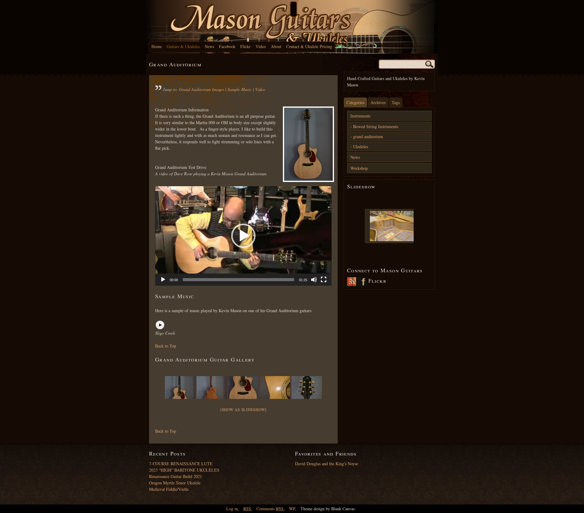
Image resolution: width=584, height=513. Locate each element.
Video (260, 46)
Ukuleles (360, 146)
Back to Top (165, 346)
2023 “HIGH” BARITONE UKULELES (184, 470)
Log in (232, 508)
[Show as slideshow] (243, 409)
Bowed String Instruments (375, 126)
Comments (269, 508)
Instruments (360, 116)
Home (156, 46)
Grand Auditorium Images (201, 89)
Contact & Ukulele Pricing (309, 46)
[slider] (238, 279)
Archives (378, 102)
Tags (396, 102)
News (209, 46)
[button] (243, 236)
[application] (243, 235)
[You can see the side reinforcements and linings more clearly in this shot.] (392, 226)
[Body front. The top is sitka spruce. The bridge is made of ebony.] (243, 387)
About (276, 46)
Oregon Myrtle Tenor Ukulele (174, 483)
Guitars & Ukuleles (183, 46)
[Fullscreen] (324, 280)
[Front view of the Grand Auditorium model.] (307, 144)
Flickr (245, 46)
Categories (355, 102)
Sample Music (240, 89)
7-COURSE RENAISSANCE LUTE (181, 463)
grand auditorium (368, 136)
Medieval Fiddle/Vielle (169, 489)
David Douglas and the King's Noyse (326, 463)
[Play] (163, 280)
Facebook (227, 46)
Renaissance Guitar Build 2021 (175, 476)
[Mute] (314, 280)
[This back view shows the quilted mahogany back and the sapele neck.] (211, 387)
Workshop (359, 168)
